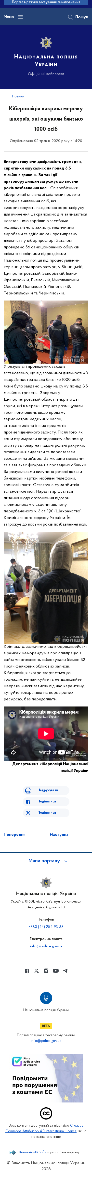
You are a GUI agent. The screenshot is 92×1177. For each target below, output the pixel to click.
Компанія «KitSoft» (32, 1152)
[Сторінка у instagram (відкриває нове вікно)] (46, 971)
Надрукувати (48, 790)
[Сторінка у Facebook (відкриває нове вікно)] (27, 971)
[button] (46, 861)
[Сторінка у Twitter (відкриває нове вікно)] (36, 971)
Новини (18, 96)
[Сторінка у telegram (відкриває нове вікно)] (65, 971)
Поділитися (47, 801)
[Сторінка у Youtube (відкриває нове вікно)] (56, 971)
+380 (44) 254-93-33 (46, 927)
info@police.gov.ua (46, 946)
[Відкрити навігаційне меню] (20, 16)
